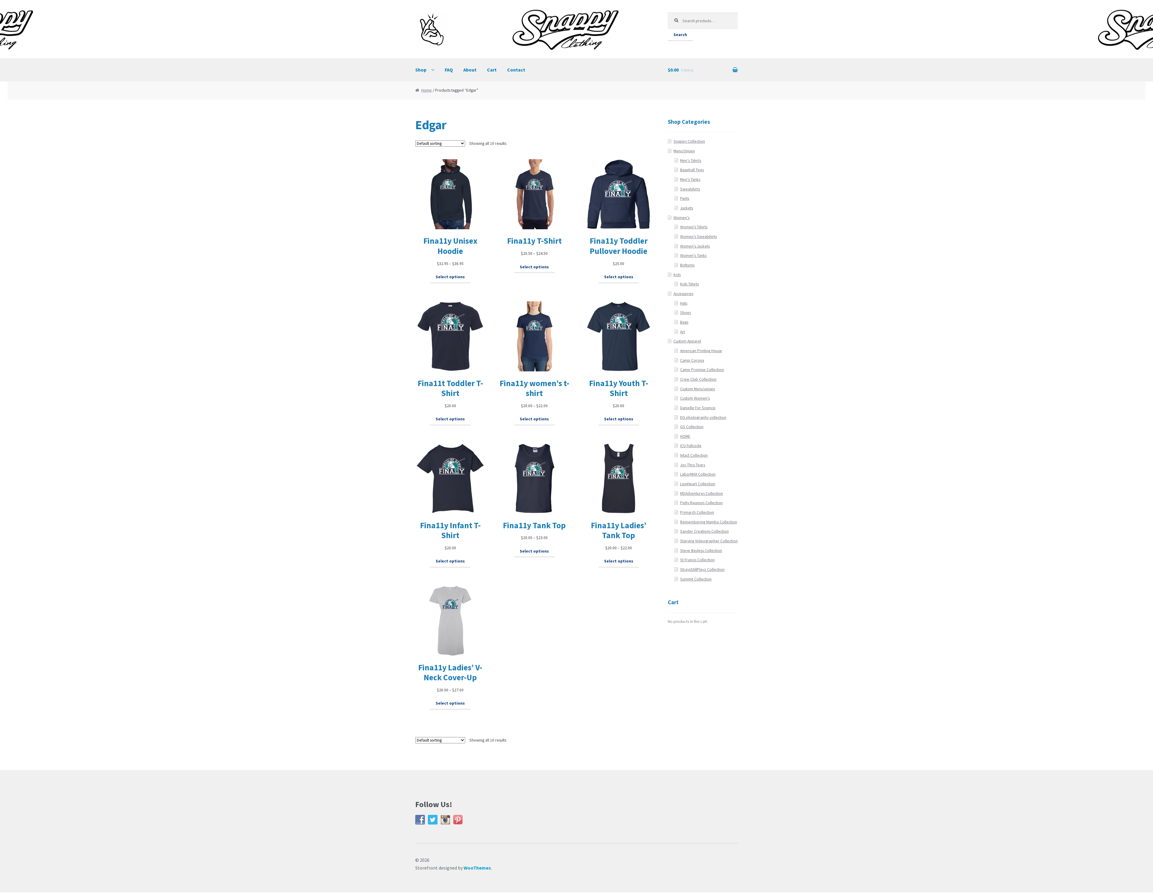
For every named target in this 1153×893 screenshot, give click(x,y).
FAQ (449, 70)
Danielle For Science (698, 407)
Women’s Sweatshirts (698, 236)
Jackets (686, 208)
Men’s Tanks (690, 179)
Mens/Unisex (684, 151)
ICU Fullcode (690, 445)
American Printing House (701, 350)
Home (426, 90)
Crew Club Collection (698, 379)
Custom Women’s (695, 398)
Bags (684, 322)
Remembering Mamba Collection (708, 522)
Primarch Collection (697, 512)
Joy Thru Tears (692, 465)
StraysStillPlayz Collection (702, 569)
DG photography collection (703, 417)
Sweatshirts (690, 189)
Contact (516, 70)
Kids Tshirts (689, 284)
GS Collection (692, 426)
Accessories (683, 293)
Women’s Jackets (695, 246)
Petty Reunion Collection (701, 502)
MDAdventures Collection (701, 493)
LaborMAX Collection (698, 474)
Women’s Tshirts (693, 227)
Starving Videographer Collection (709, 541)
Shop (420, 70)
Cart (492, 70)
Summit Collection (696, 579)
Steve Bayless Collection (701, 550)
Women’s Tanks (693, 255)
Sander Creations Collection (704, 531)
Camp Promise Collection (702, 369)
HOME (685, 436)
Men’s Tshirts (690, 160)
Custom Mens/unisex (697, 389)
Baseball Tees (692, 169)
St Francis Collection (697, 559)
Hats (683, 303)
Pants (684, 198)
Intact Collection (694, 455)
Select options (450, 276)
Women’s (681, 217)
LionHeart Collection (697, 483)
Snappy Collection (689, 141)
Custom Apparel (687, 341)
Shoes (685, 312)
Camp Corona (692, 360)
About (470, 70)
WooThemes (477, 868)
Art (682, 331)
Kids (677, 274)
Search (680, 34)
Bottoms (687, 265)
